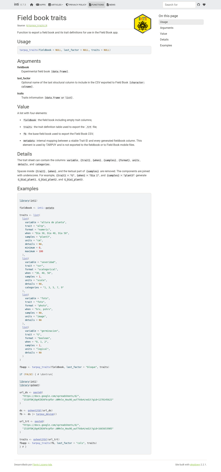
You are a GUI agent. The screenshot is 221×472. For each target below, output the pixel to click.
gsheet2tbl (35, 410)
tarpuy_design (45, 414)
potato (50, 207)
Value (163, 33)
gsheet (35, 385)
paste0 (37, 392)
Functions (97, 4)
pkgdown (195, 464)
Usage (164, 22)
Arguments (166, 27)
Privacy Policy (77, 4)
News (112, 4)
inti (16, 4)
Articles (56, 4)
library (24, 200)
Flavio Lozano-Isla (42, 464)
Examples (166, 45)
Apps (42, 4)
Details (164, 39)
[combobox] (179, 5)
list (36, 215)
